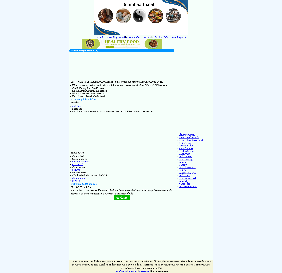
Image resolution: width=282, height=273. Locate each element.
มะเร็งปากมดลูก (186, 159)
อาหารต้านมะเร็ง (186, 148)
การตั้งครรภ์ (77, 164)
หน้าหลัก (100, 37)
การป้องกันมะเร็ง (186, 151)
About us (133, 271)
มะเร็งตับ (183, 164)
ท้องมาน (76, 170)
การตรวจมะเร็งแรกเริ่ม (189, 137)
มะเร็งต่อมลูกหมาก (187, 173)
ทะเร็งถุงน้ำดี (184, 183)
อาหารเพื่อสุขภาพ (178, 37)
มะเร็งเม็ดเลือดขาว (187, 167)
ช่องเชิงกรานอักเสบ (81, 161)
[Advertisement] (121, 66)
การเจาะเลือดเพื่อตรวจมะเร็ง (191, 140)
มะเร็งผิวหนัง (184, 175)
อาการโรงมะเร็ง (186, 145)
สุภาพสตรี (120, 37)
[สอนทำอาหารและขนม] (122, 48)
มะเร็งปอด (183, 162)
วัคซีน (165, 37)
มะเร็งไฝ (182, 170)
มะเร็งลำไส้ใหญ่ (185, 156)
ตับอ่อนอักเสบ (78, 178)
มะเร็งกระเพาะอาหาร (188, 186)
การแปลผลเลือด (133, 37)
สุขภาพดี (110, 37)
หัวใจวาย (76, 180)
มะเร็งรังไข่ (76, 106)
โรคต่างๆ (147, 37)
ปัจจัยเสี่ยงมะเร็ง (186, 143)
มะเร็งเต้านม (184, 153)
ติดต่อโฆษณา (121, 271)
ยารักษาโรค (157, 37)
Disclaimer (144, 271)
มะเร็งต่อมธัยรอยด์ (187, 178)
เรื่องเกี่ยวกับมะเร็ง (187, 134)
